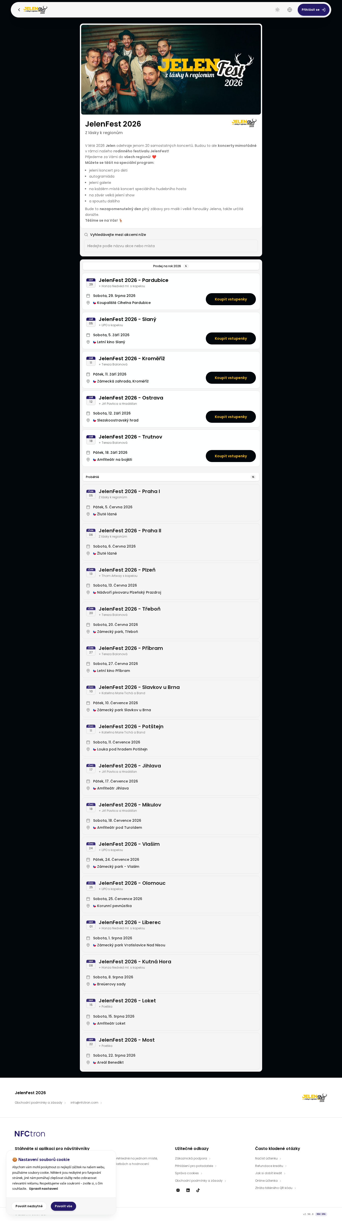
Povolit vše (63, 1206)
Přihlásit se (310, 10)
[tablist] (171, 266)
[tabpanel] (171, 671)
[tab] (171, 266)
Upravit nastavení (43, 1188)
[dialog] (61, 1182)
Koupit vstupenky (231, 299)
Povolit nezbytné (29, 1206)
